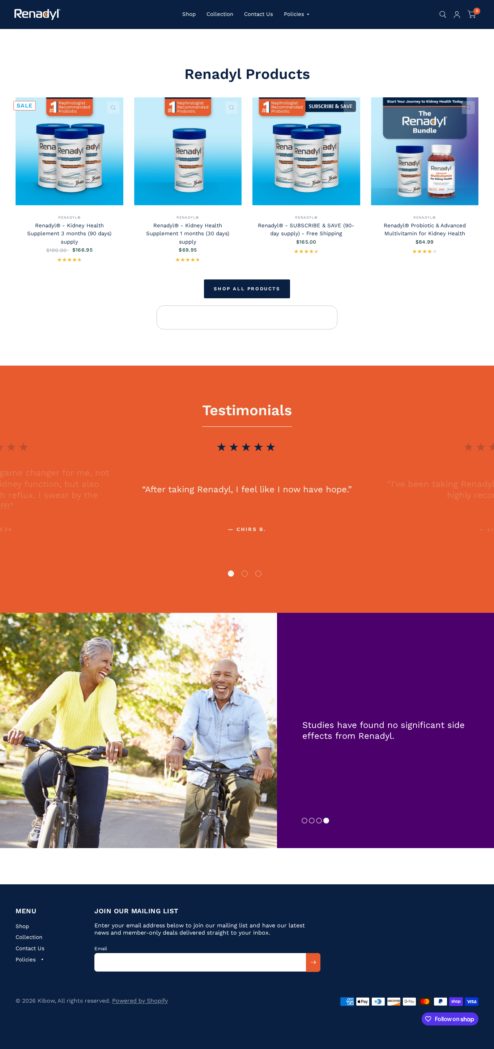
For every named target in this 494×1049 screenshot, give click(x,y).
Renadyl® (69, 217)
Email (100, 948)
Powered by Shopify (140, 1000)
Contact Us (258, 14)
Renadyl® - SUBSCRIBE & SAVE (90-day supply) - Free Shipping (306, 229)
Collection (219, 14)
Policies (294, 14)
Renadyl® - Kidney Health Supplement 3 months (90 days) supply (69, 233)
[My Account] (457, 14)
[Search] (443, 14)
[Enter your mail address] (313, 962)
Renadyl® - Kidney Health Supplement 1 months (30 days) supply (187, 233)
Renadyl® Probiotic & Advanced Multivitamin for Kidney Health (425, 229)
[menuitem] (189, 14)
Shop (189, 14)
